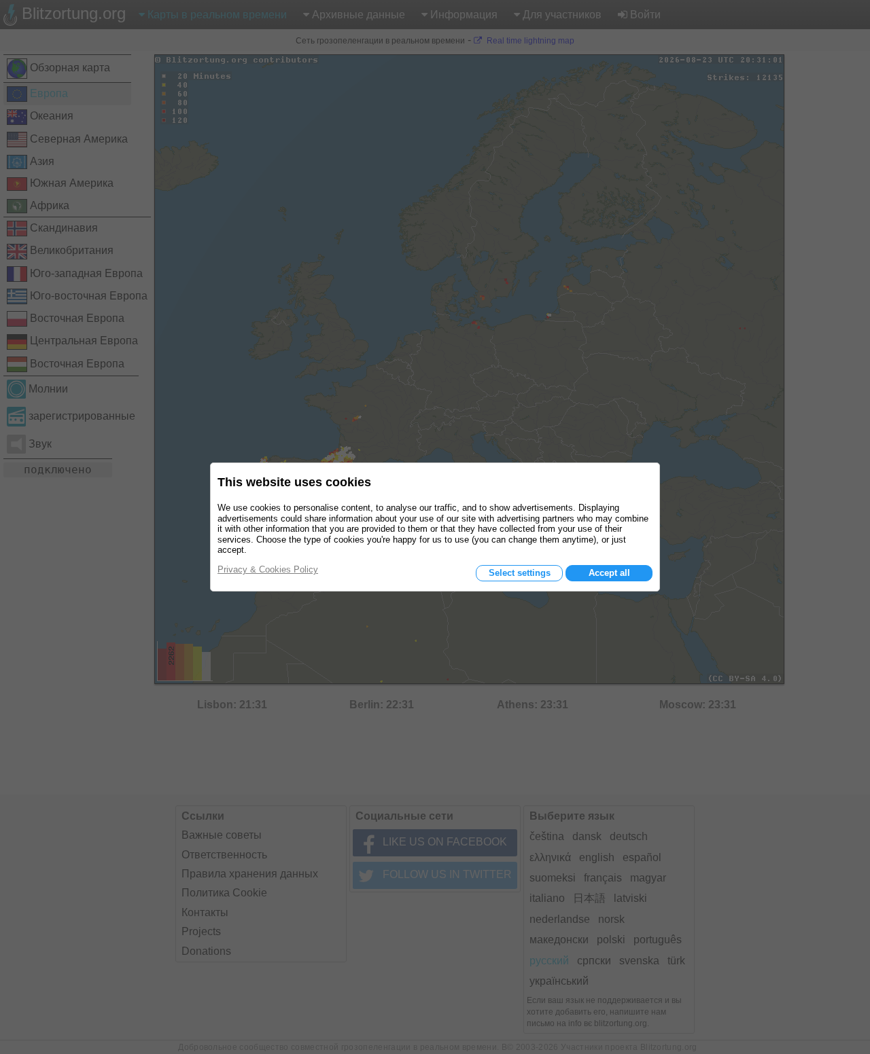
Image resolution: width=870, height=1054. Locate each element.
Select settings (520, 573)
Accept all (609, 573)
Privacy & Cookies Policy (268, 569)
